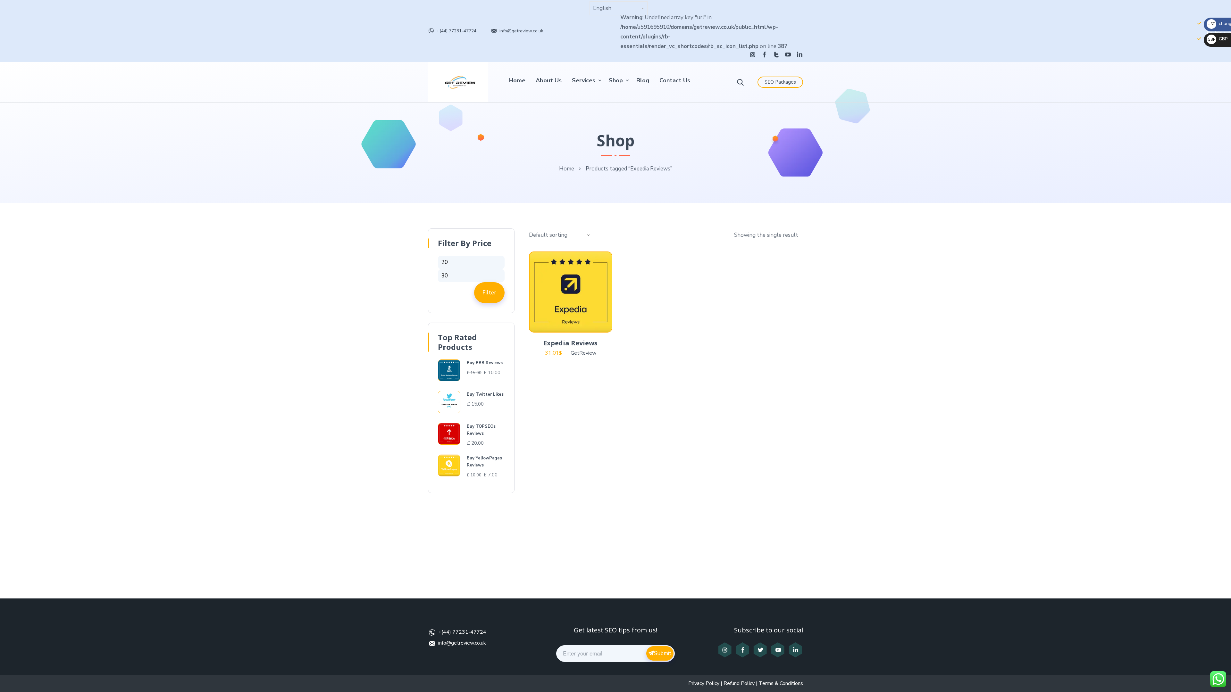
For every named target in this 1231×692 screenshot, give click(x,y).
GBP (1217, 39)
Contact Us (674, 80)
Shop (616, 80)
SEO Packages (780, 82)
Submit (663, 653)
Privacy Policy (703, 683)
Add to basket (574, 324)
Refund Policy (739, 683)
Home (517, 80)
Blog (642, 80)
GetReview (583, 353)
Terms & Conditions (781, 683)
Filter (489, 292)
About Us (549, 80)
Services (583, 80)
